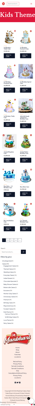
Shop (17, 350)
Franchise (17, 354)
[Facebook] (15, 382)
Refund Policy (17, 361)
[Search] (23, 252)
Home (17, 347)
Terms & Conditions (17, 366)
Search (3, 248)
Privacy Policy (17, 364)
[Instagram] (20, 382)
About (17, 352)
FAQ (17, 371)
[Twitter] (17, 382)
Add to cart (8, 55)
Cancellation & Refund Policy (17, 373)
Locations (17, 357)
